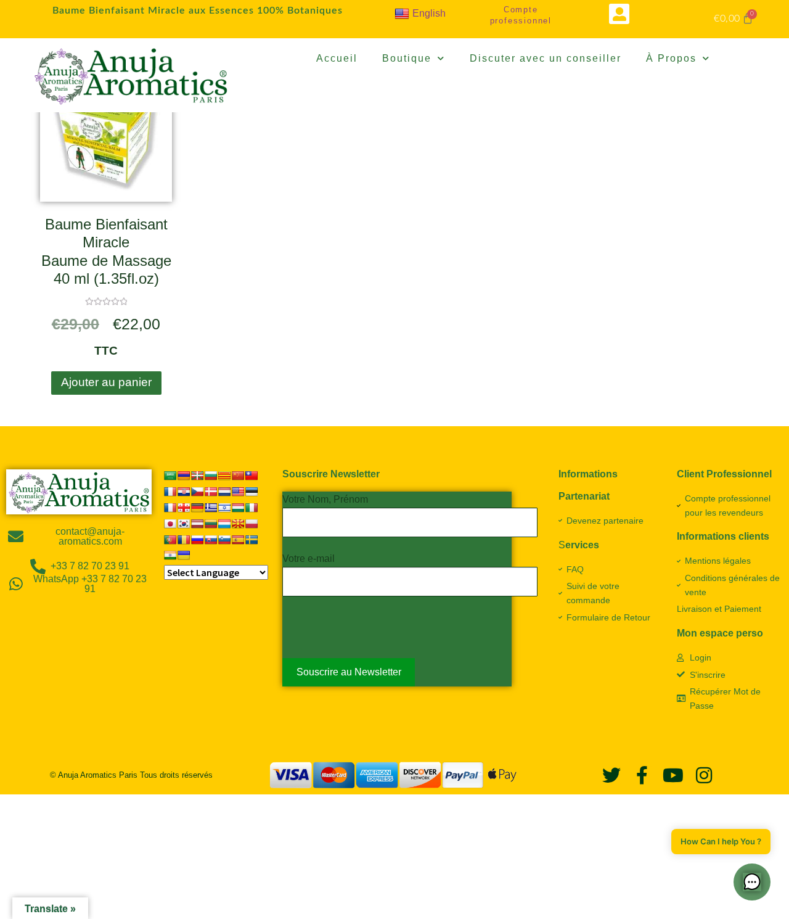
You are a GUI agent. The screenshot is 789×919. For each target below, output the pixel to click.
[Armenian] (184, 475)
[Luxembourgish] (224, 524)
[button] (619, 14)
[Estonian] (251, 492)
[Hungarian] (238, 508)
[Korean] (184, 524)
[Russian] (197, 540)
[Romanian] (184, 540)
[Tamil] (170, 555)
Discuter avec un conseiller (545, 58)
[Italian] (251, 508)
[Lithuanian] (211, 524)
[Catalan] (224, 475)
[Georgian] (184, 508)
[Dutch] (224, 492)
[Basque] (197, 475)
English (429, 13)
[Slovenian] (224, 540)
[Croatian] (184, 492)
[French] (170, 508)
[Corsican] (170, 492)
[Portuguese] (170, 540)
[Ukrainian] (184, 555)
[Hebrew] (224, 508)
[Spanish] (238, 540)
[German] (197, 508)
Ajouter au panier (106, 382)
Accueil (337, 58)
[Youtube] (673, 775)
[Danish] (211, 492)
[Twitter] (611, 775)
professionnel (521, 20)
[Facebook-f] (642, 775)
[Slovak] (211, 540)
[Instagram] (704, 775)
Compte (521, 9)
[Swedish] (251, 540)
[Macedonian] (238, 524)
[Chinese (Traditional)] (251, 475)
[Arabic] (170, 475)
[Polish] (251, 524)
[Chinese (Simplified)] (238, 475)
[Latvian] (197, 524)
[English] (238, 492)
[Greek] (211, 508)
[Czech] (197, 492)
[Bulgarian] (211, 475)
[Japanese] (170, 524)
